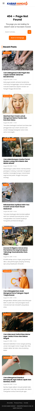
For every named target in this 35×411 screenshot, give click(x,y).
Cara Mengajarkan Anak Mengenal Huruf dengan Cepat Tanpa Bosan (16, 293)
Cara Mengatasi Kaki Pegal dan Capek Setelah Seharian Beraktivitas (16, 75)
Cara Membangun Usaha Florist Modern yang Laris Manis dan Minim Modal (16, 161)
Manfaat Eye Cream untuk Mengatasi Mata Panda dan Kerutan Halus (15, 118)
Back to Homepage (17, 38)
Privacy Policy (18, 403)
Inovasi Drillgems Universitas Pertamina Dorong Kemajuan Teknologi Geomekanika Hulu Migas (15, 251)
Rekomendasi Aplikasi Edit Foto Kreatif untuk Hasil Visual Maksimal (16, 207)
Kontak (26, 403)
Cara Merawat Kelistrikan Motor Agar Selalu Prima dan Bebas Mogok (16, 336)
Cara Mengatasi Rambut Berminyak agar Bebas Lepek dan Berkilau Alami (17, 379)
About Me (10, 403)
